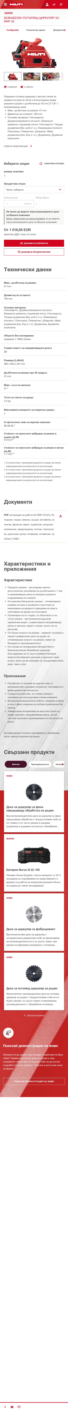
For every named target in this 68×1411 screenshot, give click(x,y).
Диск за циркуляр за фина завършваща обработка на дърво (30, 808)
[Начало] (16, 4)
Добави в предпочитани (35, 252)
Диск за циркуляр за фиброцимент (30, 929)
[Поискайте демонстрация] (12, 1406)
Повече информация (16, 146)
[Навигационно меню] (5, 4)
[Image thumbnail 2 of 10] (31, 76)
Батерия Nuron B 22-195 (23, 869)
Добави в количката (36, 243)
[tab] (13, 30)
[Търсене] (61, 4)
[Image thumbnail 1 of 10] (12, 76)
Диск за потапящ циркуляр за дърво (32, 988)
